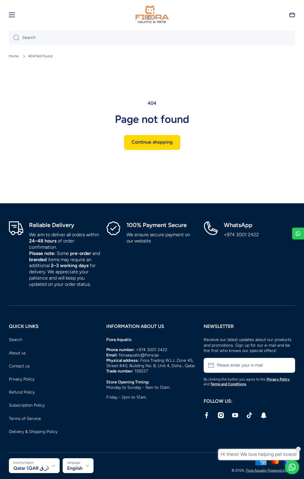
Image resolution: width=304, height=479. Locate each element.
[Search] (14, 37)
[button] (292, 15)
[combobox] (152, 37)
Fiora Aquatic (256, 470)
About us (17, 353)
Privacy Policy (21, 379)
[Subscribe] (287, 365)
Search (15, 339)
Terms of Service (25, 418)
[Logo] (152, 15)
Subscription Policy (27, 405)
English (75, 468)
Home (14, 56)
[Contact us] (292, 467)
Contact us (19, 366)
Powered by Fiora (281, 470)
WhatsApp (238, 225)
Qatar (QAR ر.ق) (31, 468)
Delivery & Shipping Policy (33, 431)
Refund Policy (22, 392)
